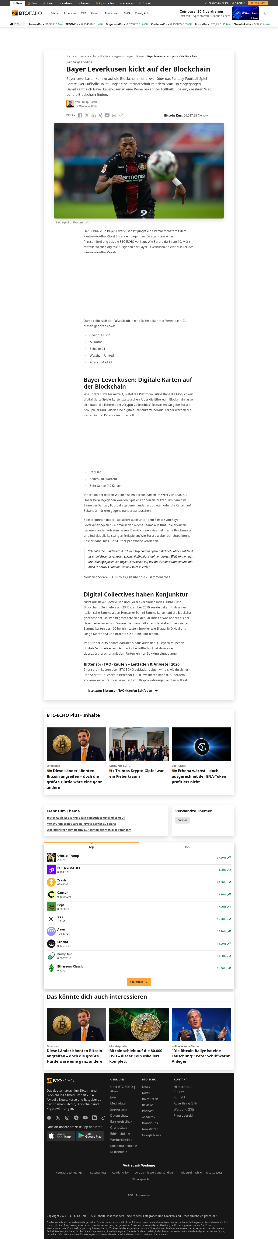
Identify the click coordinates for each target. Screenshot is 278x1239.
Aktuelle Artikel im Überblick (95, 56)
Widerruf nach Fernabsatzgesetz (201, 1172)
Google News (151, 1135)
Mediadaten (118, 1103)
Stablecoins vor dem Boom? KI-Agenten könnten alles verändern (89, 829)
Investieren (112, 13)
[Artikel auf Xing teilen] (100, 115)
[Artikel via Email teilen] (114, 115)
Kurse (146, 1093)
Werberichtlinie (121, 1140)
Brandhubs (150, 1123)
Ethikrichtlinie (120, 1134)
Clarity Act (141, 13)
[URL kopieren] (121, 115)
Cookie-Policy (120, 1172)
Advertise (240, 3)
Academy (148, 1117)
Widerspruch (140, 1179)
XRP (83, 13)
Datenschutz (119, 1115)
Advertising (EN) (185, 1103)
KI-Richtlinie (118, 1152)
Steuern (95, 13)
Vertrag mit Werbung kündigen (155, 1172)
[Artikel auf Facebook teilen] (80, 115)
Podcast (148, 1111)
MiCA (127, 13)
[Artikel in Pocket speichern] (107, 115)
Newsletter (150, 1129)
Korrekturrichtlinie (123, 1146)
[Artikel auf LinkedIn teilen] (93, 115)
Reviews (148, 1105)
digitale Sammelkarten (100, 648)
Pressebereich (184, 1115)
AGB (130, 1195)
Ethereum (70, 13)
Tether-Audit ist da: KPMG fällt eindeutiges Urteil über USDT (86, 817)
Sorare (94, 394)
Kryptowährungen (123, 56)
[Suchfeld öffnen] (264, 13)
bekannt (166, 607)
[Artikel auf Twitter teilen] (87, 115)
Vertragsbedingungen (70, 1172)
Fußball (182, 820)
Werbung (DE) (184, 1109)
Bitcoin (55, 13)
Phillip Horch (89, 102)
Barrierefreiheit (121, 1121)
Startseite (71, 56)
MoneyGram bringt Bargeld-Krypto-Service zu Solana (81, 823)
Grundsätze (118, 1127)
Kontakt (179, 1097)
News (146, 1087)
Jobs (113, 1097)
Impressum (118, 1109)
